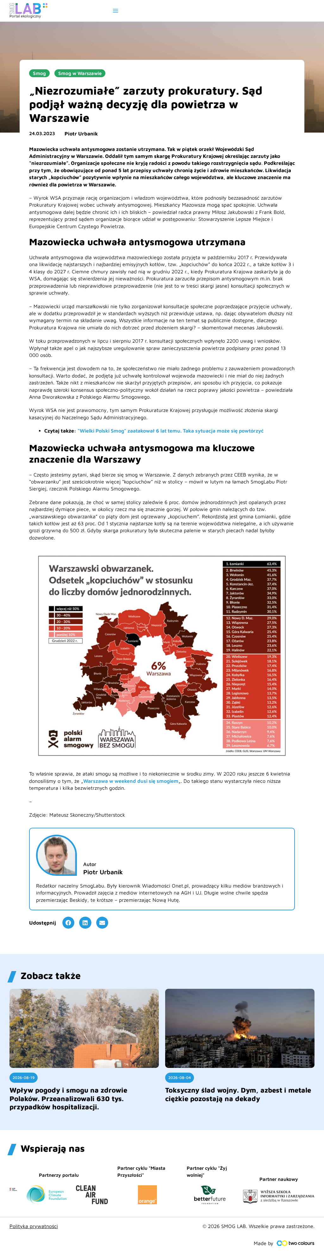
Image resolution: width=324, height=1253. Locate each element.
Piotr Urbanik (81, 133)
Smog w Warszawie (80, 73)
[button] (68, 923)
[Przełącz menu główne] (115, 11)
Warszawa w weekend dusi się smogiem (130, 781)
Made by (263, 1243)
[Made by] (296, 1243)
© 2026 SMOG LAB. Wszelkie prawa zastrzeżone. (258, 1226)
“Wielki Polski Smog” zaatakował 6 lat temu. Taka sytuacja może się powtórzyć (171, 430)
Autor (89, 864)
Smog (39, 73)
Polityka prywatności (33, 1226)
